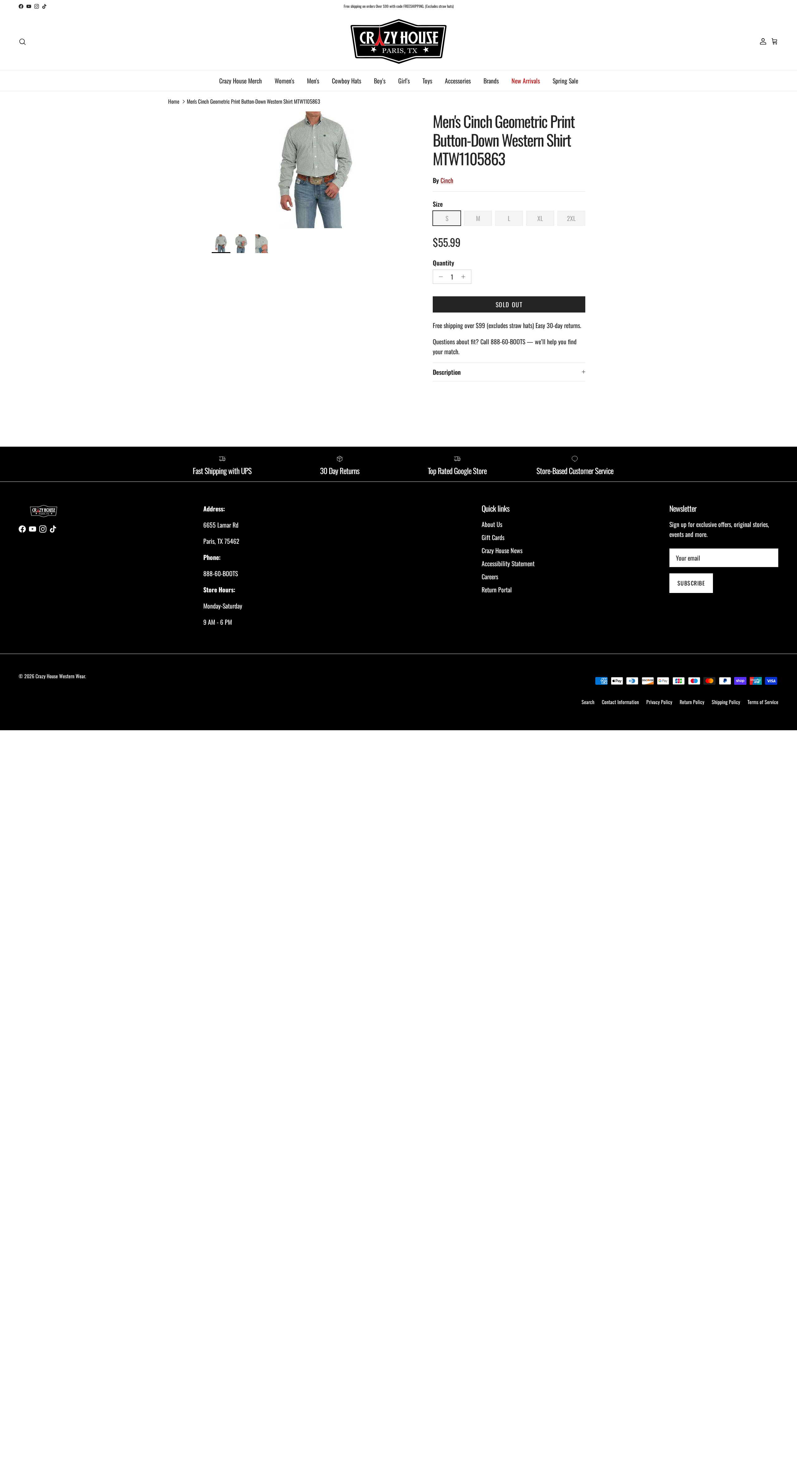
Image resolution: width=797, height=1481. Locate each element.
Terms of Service (762, 702)
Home (173, 101)
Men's (313, 80)
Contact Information (620, 702)
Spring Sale (565, 80)
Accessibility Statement (508, 563)
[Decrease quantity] (439, 277)
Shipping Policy (726, 702)
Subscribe (691, 583)
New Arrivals (526, 80)
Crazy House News (502, 550)
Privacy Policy (659, 702)
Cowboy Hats (346, 80)
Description (447, 372)
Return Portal (497, 589)
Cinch (447, 180)
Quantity (443, 262)
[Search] (22, 41)
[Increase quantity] (465, 277)
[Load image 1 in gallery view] (315, 169)
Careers (490, 576)
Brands (491, 80)
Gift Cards (493, 537)
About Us (492, 524)
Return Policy (692, 702)
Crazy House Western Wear (60, 676)
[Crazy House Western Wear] (398, 41)
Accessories (458, 80)
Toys (427, 80)
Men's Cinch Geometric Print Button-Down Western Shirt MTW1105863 (253, 101)
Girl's (404, 80)
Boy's (379, 80)
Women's (284, 80)
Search (588, 702)
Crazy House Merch (240, 80)
